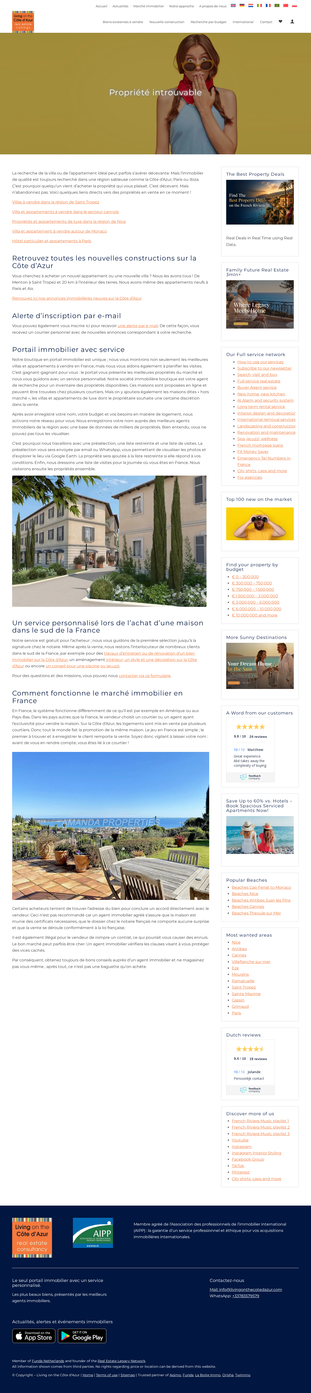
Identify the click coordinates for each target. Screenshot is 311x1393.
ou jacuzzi (109, 666)
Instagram (242, 1146)
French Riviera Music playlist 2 (261, 1127)
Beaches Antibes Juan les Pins (261, 900)
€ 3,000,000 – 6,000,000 (255, 602)
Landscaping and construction (267, 426)
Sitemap (128, 1375)
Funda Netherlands (48, 1361)
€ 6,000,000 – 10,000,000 (256, 609)
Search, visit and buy (257, 374)
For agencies (249, 477)
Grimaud (240, 1006)
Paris (236, 1013)
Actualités (120, 6)
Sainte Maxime (246, 994)
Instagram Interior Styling (256, 1153)
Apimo (175, 1375)
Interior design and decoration (266, 413)
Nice (236, 942)
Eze (235, 968)
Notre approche (181, 6)
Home (88, 1375)
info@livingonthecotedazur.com (250, 1289)
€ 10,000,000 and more (254, 615)
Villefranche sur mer (251, 961)
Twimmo (243, 1375)
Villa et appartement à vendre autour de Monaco (59, 231)
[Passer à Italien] (259, 5)
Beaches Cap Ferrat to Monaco (261, 887)
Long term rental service (261, 406)
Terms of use (107, 1375)
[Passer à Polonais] (294, 5)
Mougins (240, 974)
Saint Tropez (244, 987)
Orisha (227, 1375)
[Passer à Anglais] (233, 5)
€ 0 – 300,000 (245, 577)
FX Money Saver (252, 451)
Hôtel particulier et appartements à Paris (51, 241)
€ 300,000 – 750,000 (252, 583)
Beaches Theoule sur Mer (256, 913)
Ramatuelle (243, 981)
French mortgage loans (260, 445)
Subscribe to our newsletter (264, 368)
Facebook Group (248, 1159)
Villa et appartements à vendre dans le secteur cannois (65, 211)
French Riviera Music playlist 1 (260, 1121)
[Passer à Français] (268, 5)
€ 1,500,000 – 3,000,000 (255, 596)
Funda (188, 1375)
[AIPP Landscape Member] (93, 1233)
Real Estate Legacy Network (121, 1361)
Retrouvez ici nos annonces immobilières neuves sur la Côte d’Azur (77, 298)
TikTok (238, 1166)
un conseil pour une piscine (72, 666)
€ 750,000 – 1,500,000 (253, 589)
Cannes (239, 955)
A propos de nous (212, 6)
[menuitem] (101, 6)
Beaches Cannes (248, 906)
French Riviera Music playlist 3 (261, 1134)
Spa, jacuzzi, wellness (257, 438)
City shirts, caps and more (262, 471)
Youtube (240, 1140)
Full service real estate (258, 381)
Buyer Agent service (257, 387)
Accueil (101, 6)
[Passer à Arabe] (277, 5)
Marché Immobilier (148, 6)
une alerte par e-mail (138, 325)
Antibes (239, 949)
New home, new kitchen (261, 394)
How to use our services (260, 362)
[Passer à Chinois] (285, 5)
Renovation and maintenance (266, 432)
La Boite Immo (208, 1375)
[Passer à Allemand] (242, 5)
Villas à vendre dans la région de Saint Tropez (55, 202)
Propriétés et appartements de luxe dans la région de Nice (69, 221)
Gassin (238, 1000)
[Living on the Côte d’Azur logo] (23, 22)
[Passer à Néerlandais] (250, 5)
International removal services (266, 419)
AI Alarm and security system (265, 400)
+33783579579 (245, 1296)
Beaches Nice (245, 893)
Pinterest (241, 1172)
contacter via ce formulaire (145, 675)
